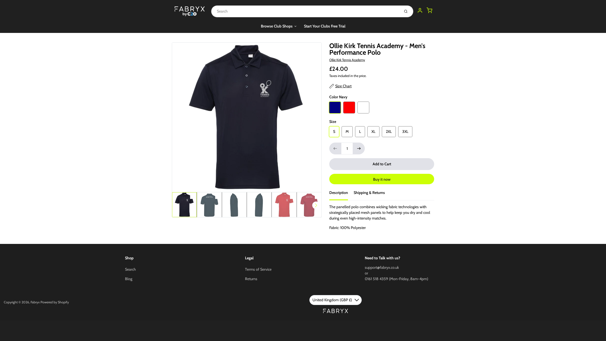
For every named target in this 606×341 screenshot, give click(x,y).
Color (338, 97)
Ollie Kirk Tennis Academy (347, 60)
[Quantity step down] (335, 148)
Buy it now (382, 179)
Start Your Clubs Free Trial (324, 26)
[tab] (341, 194)
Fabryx (35, 302)
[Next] (316, 205)
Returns (251, 279)
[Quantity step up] (359, 148)
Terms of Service (258, 269)
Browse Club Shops (277, 26)
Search (130, 269)
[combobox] (305, 11)
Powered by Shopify (54, 302)
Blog (128, 279)
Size (332, 121)
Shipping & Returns (369, 192)
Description (338, 192)
